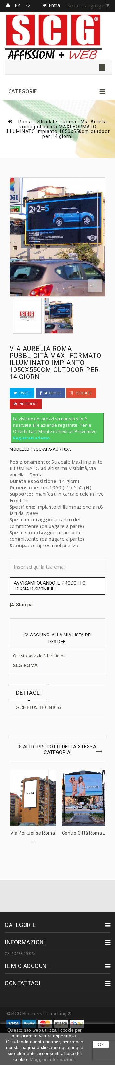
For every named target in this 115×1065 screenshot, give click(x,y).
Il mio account (27, 966)
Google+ (83, 393)
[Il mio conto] (8, 5)
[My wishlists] (28, 5)
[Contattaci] (18, 5)
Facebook (51, 393)
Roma (25, 122)
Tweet (23, 393)
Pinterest (27, 404)
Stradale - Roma (56, 122)
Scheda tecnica (38, 707)
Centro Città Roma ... (84, 833)
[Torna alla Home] (10, 121)
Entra (54, 5)
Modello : (21, 449)
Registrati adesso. (32, 438)
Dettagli (29, 692)
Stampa (24, 604)
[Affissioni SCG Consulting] (57, 36)
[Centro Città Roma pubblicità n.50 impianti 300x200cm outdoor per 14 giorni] (84, 798)
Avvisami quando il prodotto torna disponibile (50, 586)
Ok (100, 1044)
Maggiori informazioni (52, 1059)
